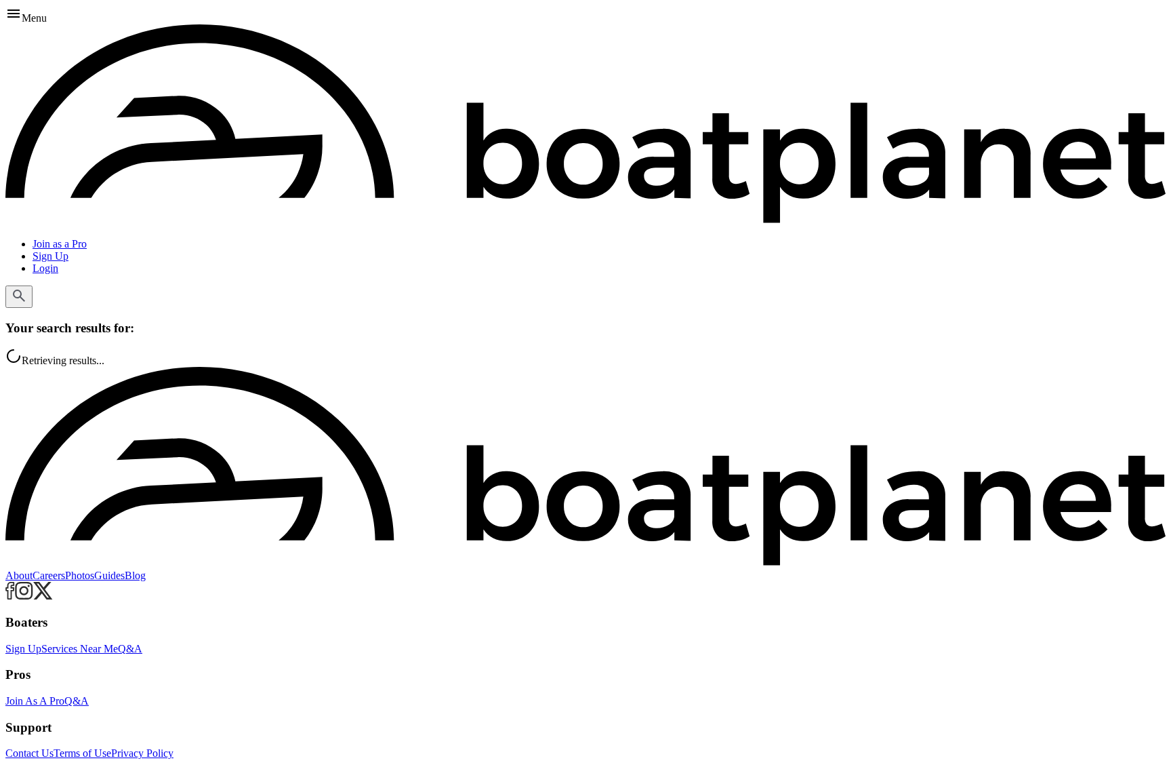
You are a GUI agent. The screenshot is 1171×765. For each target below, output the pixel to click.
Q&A (130, 648)
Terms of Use (82, 753)
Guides (109, 575)
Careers (49, 575)
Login (45, 268)
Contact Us (29, 753)
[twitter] (43, 596)
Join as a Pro (60, 244)
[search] (19, 297)
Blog (135, 575)
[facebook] (10, 596)
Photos (79, 575)
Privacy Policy (142, 753)
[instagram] (24, 596)
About (19, 575)
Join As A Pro (34, 701)
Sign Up (50, 256)
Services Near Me (79, 648)
